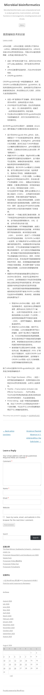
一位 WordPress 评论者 (11, 580)
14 (26, 660)
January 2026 (7, 622)
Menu (22, 25)
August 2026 (7, 601)
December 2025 (8, 625)
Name (6, 488)
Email (6, 498)
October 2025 (8, 630)
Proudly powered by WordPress (13, 690)
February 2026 (8, 619)
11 (10, 660)
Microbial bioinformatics (22, 5)
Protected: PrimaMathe (11, 567)
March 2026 (7, 616)
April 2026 (6, 613)
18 (10, 664)
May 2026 (6, 610)
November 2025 (9, 628)
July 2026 (6, 604)
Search (5, 534)
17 (4, 664)
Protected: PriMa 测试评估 (12, 561)
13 (21, 660)
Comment (7, 461)
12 (15, 660)
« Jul (11, 676)
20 (21, 664)
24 (4, 668)
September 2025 (9, 633)
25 (10, 668)
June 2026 (6, 607)
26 (15, 668)
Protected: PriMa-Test (11, 564)
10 (4, 660)
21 (26, 664)
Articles (23, 415)
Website (6, 507)
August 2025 (7, 636)
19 (15, 664)
